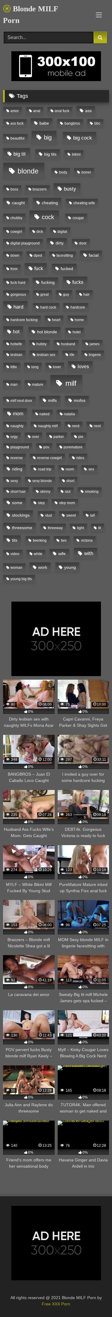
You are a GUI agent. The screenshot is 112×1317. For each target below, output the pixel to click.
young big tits (21, 579)
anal (36, 111)
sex (91, 469)
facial (94, 255)
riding (17, 469)
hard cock (48, 307)
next (97, 426)
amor (14, 111)
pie (80, 437)
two (64, 540)
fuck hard (17, 283)
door (83, 243)
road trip (44, 469)
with (88, 553)
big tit (19, 154)
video (14, 554)
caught (18, 202)
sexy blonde (42, 481)
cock (48, 217)
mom (18, 413)
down (14, 255)
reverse (16, 458)
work (42, 567)
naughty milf (48, 426)
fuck (38, 268)
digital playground (25, 243)
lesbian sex (46, 355)
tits (14, 540)
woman (16, 567)
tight (80, 528)
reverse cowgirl (49, 458)
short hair (18, 491)
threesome (22, 527)
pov (46, 447)
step (41, 503)
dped (38, 255)
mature (37, 384)
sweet (71, 515)
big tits (50, 154)
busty (70, 189)
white (38, 554)
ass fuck (17, 123)
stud (48, 515)
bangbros (72, 123)
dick (39, 232)
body (63, 172)
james (94, 344)
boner (86, 172)
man (14, 384)
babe (44, 123)
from (14, 269)
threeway (55, 528)
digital (62, 232)
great (44, 294)
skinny (45, 491)
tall (92, 515)
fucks (77, 282)
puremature (73, 447)
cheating (50, 202)
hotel (77, 332)
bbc (97, 123)
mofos (79, 400)
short (70, 481)
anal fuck (62, 111)
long (35, 367)
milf (70, 383)
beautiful (17, 138)
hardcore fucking (24, 320)
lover (57, 367)
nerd (75, 426)
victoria (87, 540)
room (70, 469)
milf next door (21, 401)
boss (14, 189)
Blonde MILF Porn (30, 14)
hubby (41, 344)
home (79, 320)
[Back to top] (93, 1299)
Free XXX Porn (56, 1303)
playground (19, 447)
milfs (52, 400)
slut (67, 491)
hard (18, 307)
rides (80, 458)
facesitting (64, 255)
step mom (67, 503)
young (70, 567)
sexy (14, 481)
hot (16, 331)
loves (83, 366)
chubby (16, 218)
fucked (67, 268)
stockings (21, 515)
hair (86, 294)
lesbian (16, 355)
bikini (76, 154)
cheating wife (84, 203)
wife (62, 553)
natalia (69, 414)
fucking (48, 282)
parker (58, 437)
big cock (82, 138)
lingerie (95, 355)
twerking (40, 540)
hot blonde (47, 331)
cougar (78, 218)
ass (88, 110)
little (13, 367)
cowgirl (16, 232)
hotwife (16, 344)
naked (44, 414)
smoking (92, 491)
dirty (60, 243)
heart (56, 320)
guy (66, 294)
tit (99, 528)
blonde (28, 171)
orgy (14, 437)
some (17, 502)
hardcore (77, 307)
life (72, 355)
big (48, 137)
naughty (17, 426)
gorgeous (18, 294)
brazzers (40, 189)
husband (68, 344)
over (35, 437)
